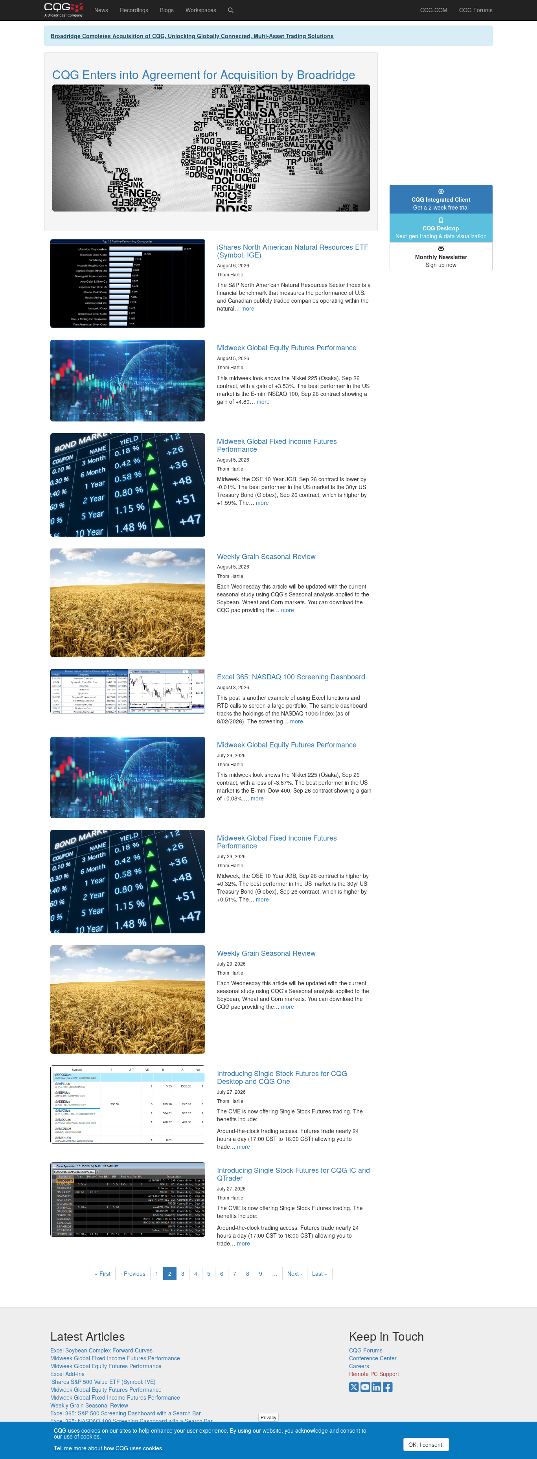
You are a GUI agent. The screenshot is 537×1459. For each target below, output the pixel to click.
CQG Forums (476, 10)
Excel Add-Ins (67, 1374)
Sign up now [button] (441, 261)
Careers (359, 1366)
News (101, 10)
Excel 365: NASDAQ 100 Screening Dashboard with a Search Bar (131, 1421)
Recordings (134, 10)
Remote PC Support (374, 1374)
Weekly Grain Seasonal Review (266, 556)
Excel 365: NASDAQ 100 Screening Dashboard (291, 676)
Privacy (268, 1417)
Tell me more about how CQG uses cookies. (109, 1448)
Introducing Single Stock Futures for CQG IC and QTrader (293, 1174)
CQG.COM (433, 10)
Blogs (167, 10)
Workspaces (201, 10)
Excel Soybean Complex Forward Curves (101, 1350)
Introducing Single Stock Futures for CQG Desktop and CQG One (282, 1077)
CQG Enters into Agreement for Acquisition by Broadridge (203, 74)
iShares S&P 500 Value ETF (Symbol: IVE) (103, 1381)
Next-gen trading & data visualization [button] (441, 232)
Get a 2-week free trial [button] (441, 203)
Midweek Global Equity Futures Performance (287, 347)
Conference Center (373, 1358)
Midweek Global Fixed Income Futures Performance (277, 445)
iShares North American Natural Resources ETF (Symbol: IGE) (292, 250)
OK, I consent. (426, 1444)
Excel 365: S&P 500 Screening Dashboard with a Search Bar (125, 1413)
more (247, 308)
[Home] (66, 10)
